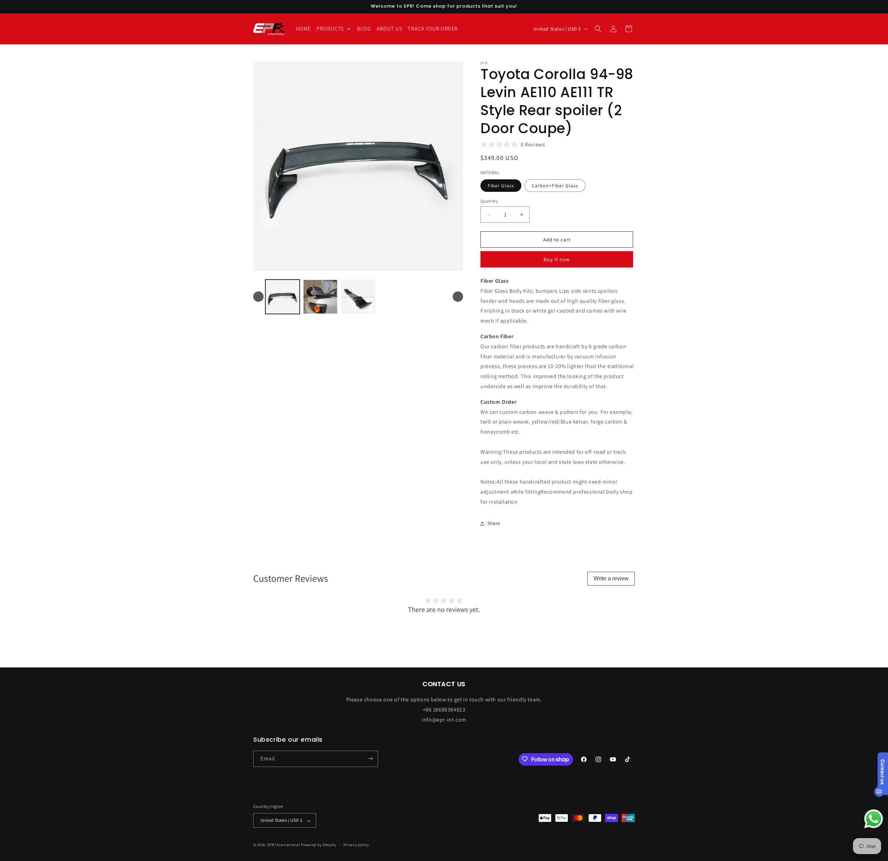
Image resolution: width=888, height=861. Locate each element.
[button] (598, 28)
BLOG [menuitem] (364, 28)
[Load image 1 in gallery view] (282, 297)
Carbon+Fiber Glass (555, 185)
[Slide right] (458, 297)
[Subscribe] (370, 758)
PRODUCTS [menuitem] (330, 28)
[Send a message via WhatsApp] (874, 819)
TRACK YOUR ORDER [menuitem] (433, 28)
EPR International (283, 845)
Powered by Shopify (318, 845)
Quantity (489, 201)
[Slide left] (258, 297)
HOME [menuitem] (303, 28)
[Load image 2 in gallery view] (320, 297)
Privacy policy (356, 844)
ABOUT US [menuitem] (389, 28)
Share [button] (493, 523)
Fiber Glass (501, 185)
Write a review (611, 578)
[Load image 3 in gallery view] (358, 297)
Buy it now (557, 259)
